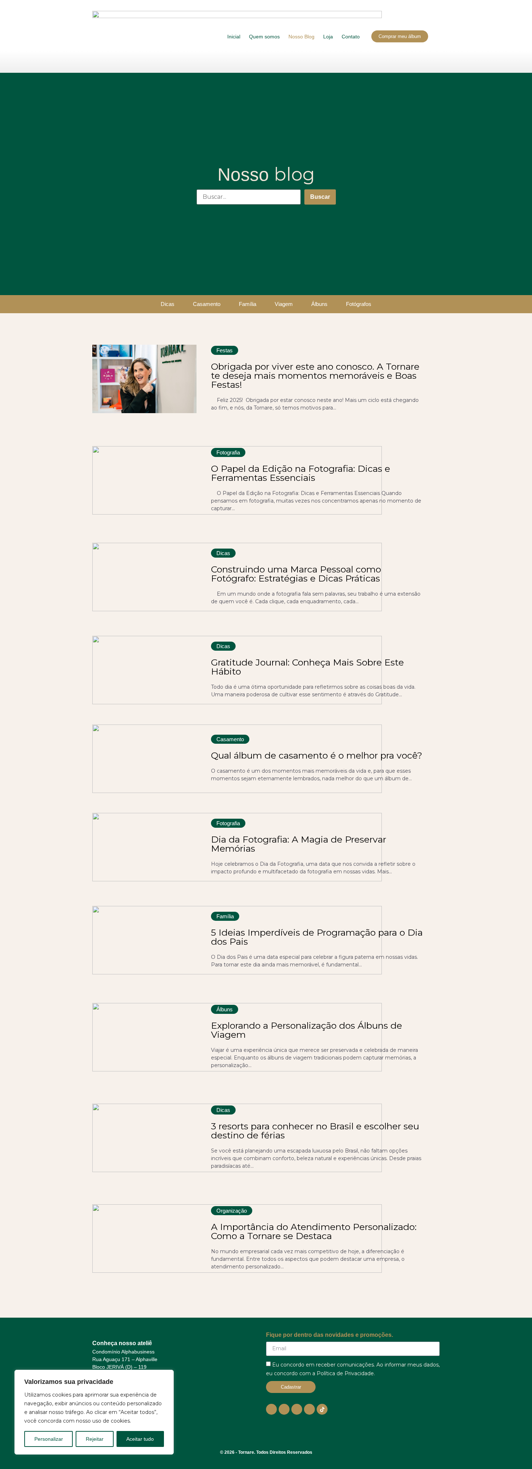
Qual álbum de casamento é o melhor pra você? (316, 755)
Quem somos (264, 36)
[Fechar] (166, 1376)
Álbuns (319, 304)
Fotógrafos (358, 304)
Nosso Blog (301, 36)
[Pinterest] (309, 1409)
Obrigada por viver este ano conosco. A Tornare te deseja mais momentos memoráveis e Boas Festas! (315, 375)
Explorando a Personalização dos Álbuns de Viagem (306, 1030)
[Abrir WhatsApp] (514, 1451)
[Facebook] (296, 1409)
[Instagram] (284, 1409)
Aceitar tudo (140, 1439)
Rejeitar (95, 1439)
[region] (94, 1412)
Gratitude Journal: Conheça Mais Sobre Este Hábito (307, 667)
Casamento (206, 304)
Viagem (284, 304)
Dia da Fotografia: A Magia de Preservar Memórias (298, 844)
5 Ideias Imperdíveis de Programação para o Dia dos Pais (317, 937)
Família (247, 304)
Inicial (233, 36)
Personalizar (48, 1439)
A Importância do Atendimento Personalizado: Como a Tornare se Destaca (314, 1231)
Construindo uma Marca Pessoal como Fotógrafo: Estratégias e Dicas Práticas (296, 574)
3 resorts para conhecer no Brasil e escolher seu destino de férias (315, 1131)
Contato (351, 36)
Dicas (167, 304)
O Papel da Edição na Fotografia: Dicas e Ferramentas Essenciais (300, 473)
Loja (328, 36)
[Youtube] (271, 1409)
